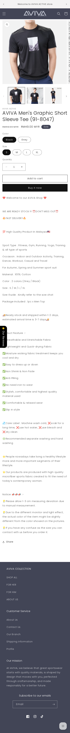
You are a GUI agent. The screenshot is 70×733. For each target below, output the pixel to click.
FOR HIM (11, 592)
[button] (4, 13)
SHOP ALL (12, 577)
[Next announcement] (66, 4)
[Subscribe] (53, 704)
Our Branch (14, 634)
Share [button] (9, 541)
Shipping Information (20, 641)
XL (37, 152)
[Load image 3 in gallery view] (53, 95)
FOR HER (11, 584)
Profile (10, 649)
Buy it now (35, 187)
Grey (24, 139)
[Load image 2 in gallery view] (35, 95)
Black (9, 139)
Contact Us (14, 627)
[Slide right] (66, 96)
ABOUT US (12, 599)
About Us (12, 619)
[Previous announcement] (3, 4)
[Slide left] (3, 96)
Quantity (7, 159)
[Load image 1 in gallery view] (16, 95)
